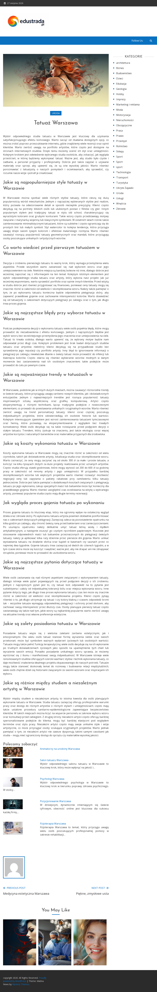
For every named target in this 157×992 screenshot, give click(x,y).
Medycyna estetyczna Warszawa (54, 953)
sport (119, 167)
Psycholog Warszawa (52, 779)
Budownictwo (124, 73)
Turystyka (122, 182)
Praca (119, 130)
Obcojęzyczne (124, 125)
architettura (123, 63)
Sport (119, 156)
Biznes (120, 68)
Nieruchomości (125, 120)
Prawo (120, 135)
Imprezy (121, 99)
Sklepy (120, 151)
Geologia (121, 89)
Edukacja (121, 83)
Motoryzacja (123, 115)
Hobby (120, 94)
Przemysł (121, 141)
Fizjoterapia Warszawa (53, 823)
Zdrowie (121, 208)
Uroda (56, 113)
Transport (122, 177)
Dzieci (119, 78)
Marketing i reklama (128, 104)
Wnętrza (121, 203)
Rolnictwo (121, 146)
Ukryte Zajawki (124, 188)
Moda (119, 109)
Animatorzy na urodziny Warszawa (60, 748)
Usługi (120, 198)
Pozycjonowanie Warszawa (55, 801)
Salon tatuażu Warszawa (54, 760)
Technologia (123, 172)
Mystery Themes (20, 984)
